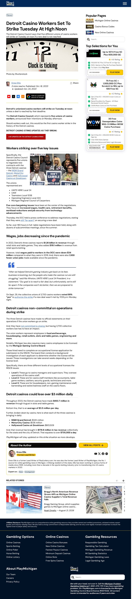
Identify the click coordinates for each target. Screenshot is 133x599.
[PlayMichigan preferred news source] (35, 96)
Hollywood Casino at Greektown (16, 177)
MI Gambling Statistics (96, 553)
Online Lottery (13, 557)
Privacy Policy (12, 581)
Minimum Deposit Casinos (58, 553)
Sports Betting (13, 546)
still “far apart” (27, 220)
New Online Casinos (104, 32)
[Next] (123, 480)
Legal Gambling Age (94, 560)
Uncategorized (29, 472)
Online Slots (51, 557)
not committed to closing (33, 326)
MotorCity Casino (14, 174)
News (9, 15)
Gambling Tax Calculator (97, 546)
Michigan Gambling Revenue (98, 550)
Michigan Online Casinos (106, 20)
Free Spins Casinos (55, 560)
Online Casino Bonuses (56, 542)
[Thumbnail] (24, 499)
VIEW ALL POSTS (91, 445)
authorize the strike (24, 297)
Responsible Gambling (96, 542)
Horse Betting (12, 553)
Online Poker (12, 550)
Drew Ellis (16, 83)
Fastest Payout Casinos (57, 550)
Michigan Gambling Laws (97, 557)
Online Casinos (13, 542)
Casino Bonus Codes (104, 26)
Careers (10, 578)
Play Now (115, 72)
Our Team (10, 574)
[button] (124, 3)
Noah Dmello (50, 510)
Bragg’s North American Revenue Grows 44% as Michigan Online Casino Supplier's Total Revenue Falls (61, 495)
